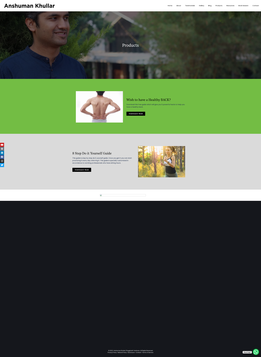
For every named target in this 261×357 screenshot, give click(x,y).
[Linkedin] (2, 153)
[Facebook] (2, 157)
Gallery (201, 5)
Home (170, 5)
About (178, 5)
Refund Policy (122, 352)
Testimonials (190, 5)
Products (219, 5)
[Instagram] (2, 161)
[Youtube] (2, 145)
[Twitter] (2, 165)
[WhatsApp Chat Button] (256, 352)
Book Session (243, 5)
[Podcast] (2, 149)
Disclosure (131, 352)
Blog (209, 5)
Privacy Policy (112, 352)
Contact (255, 5)
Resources (230, 5)
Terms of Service (147, 352)
